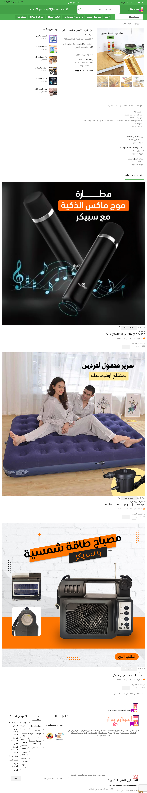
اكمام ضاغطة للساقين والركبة (40, 68)
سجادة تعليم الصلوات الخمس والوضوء (40, 46)
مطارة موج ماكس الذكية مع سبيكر (125, 333)
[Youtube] (139, 3)
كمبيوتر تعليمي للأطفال (40, 36)
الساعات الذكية (53, 17)
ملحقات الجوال (21, 17)
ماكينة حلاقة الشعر (40, 57)
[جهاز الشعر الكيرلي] (53, 92)
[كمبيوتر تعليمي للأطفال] (53, 39)
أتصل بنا (123, 2)
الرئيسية (107, 17)
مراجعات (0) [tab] (112, 105)
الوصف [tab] (139, 105)
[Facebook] (143, 3)
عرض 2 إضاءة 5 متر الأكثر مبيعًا (132, 147)
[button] (126, 347)
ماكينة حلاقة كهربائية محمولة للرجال (40, 78)
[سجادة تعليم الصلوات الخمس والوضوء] (53, 49)
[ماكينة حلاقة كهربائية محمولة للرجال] (53, 81)
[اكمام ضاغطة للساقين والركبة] (53, 71)
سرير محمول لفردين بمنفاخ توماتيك (125, 504)
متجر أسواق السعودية (94, 17)
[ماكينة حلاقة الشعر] (53, 60)
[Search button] (80, 9)
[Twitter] (135, 3)
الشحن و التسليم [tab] (126, 105)
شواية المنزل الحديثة (135, 159)
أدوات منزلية (126, 23)
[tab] (139, 105)
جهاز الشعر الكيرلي (40, 89)
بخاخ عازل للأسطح (133, 136)
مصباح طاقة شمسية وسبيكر (129, 675)
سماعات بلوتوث (36, 17)
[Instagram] (131, 3)
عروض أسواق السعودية (73, 17)
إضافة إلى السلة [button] (128, 327)
